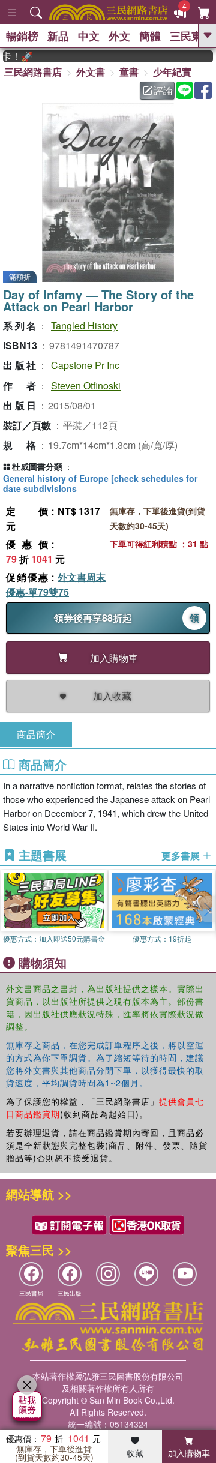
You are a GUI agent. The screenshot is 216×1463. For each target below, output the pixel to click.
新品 (58, 36)
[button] (207, 909)
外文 (119, 36)
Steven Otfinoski (86, 385)
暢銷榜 (22, 36)
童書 (129, 72)
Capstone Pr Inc (85, 365)
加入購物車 (189, 1453)
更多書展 (181, 856)
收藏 (135, 1453)
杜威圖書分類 (37, 466)
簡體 (150, 36)
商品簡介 (36, 734)
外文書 (90, 72)
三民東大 (191, 36)
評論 (163, 90)
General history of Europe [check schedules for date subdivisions (100, 483)
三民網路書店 (33, 72)
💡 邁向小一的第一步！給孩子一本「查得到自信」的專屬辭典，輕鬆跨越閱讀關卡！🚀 (12, 56)
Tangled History (84, 325)
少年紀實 (172, 72)
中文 (89, 36)
